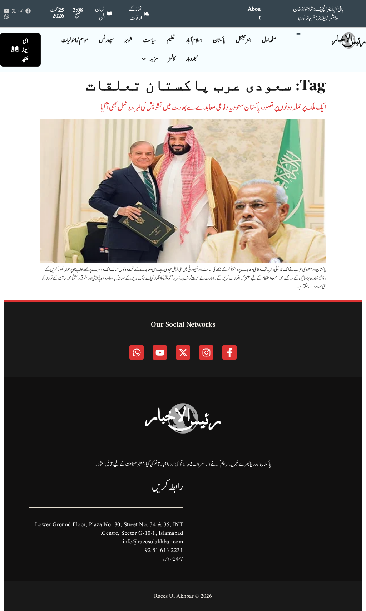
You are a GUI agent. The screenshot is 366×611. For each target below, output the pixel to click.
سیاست (149, 40)
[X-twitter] (13, 11)
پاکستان (219, 40)
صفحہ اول (269, 40)
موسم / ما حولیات (74, 40)
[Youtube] (6, 11)
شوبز (128, 40)
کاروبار (191, 59)
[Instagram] (21, 11)
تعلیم (171, 40)
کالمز (171, 59)
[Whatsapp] (6, 16)
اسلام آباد (194, 40)
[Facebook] (28, 11)
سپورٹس (106, 40)
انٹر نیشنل (243, 40)
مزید (154, 59)
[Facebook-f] (229, 352)
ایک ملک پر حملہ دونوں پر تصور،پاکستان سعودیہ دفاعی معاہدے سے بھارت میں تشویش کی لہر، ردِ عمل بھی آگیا (213, 107)
